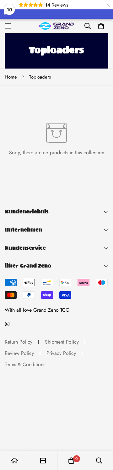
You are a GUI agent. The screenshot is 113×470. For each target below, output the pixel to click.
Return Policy (18, 341)
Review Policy (19, 353)
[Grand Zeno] (56, 26)
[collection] (43, 460)
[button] (101, 26)
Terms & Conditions (25, 364)
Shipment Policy (62, 341)
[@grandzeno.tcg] (7, 323)
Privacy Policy (61, 353)
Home (11, 77)
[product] (14, 460)
